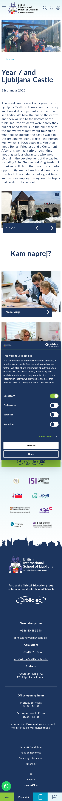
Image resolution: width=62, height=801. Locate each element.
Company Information (31, 758)
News (10, 59)
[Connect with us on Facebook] (20, 462)
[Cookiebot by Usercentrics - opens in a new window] (45, 345)
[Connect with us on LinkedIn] (35, 462)
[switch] (54, 405)
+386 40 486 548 (31, 630)
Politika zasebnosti (31, 752)
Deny (31, 454)
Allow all (31, 445)
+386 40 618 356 (31, 652)
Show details (46, 436)
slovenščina (31, 785)
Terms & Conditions (31, 746)
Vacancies (31, 763)
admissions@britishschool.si (31, 637)
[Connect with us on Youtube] (42, 462)
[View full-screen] (57, 194)
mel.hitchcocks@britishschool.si (31, 727)
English (31, 779)
